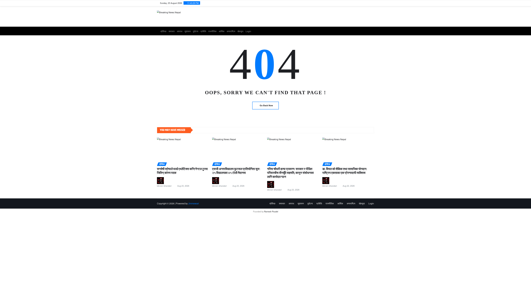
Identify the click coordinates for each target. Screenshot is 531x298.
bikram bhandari (164, 185)
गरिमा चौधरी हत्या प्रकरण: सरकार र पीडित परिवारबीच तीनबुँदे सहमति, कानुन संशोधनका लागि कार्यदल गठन (290, 173)
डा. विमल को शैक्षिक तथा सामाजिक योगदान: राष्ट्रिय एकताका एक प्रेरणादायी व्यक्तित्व (344, 171)
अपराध (179, 31)
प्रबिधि (203, 31)
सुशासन (187, 31)
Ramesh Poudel (271, 211)
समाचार (172, 31)
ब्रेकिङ (163, 31)
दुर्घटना (195, 31)
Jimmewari (193, 203)
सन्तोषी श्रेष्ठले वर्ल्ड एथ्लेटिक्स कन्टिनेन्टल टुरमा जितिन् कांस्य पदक (182, 171)
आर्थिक (221, 31)
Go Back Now (266, 105)
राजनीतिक (212, 31)
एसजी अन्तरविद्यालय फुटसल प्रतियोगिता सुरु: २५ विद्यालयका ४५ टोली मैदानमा (236, 171)
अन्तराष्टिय (231, 31)
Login (248, 31)
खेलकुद (240, 31)
